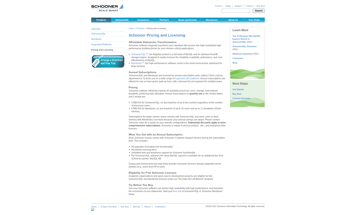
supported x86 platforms (187, 78)
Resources (212, 20)
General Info (122, 20)
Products (101, 20)
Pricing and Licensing (102, 50)
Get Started (238, 89)
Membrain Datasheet (243, 54)
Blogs (228, 6)
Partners (164, 20)
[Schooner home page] (107, 7)
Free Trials (254, 20)
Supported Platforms (101, 44)
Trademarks (160, 207)
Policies (147, 207)
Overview (96, 29)
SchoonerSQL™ (139, 54)
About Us (233, 20)
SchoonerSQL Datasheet (245, 46)
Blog (235, 63)
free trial (177, 191)
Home (131, 28)
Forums (218, 6)
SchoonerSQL (98, 33)
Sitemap (136, 207)
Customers (143, 20)
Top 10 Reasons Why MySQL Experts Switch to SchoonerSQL (247, 39)
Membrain (96, 39)
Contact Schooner (241, 98)
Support (238, 6)
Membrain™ (137, 63)
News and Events (187, 20)
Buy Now (261, 6)
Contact (249, 6)
